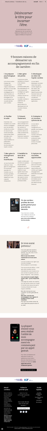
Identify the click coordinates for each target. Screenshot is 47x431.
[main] (23, 19)
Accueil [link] (36, 1)
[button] (45, 1)
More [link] (40, 1)
